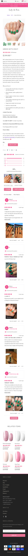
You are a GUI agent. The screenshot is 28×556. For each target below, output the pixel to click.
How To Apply (6, 485)
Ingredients (5, 487)
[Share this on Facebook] (9, 150)
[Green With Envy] (14, 30)
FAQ (4, 482)
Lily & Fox (14, 9)
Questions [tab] (18, 186)
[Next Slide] (23, 178)
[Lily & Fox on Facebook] (3, 517)
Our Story (5, 511)
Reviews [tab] (8, 186)
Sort (10, 194)
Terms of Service (17, 552)
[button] (9, 52)
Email (4, 489)
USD (18, 1)
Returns (5, 493)
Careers (5, 513)
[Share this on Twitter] (7, 150)
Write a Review (19, 190)
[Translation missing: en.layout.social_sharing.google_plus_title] (14, 150)
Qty (3, 142)
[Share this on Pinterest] (12, 150)
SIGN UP (14, 535)
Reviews (5, 480)
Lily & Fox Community (10, 137)
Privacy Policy (10, 552)
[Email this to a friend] (16, 150)
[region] (14, 178)
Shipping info (6, 491)
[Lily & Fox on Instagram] (5, 517)
